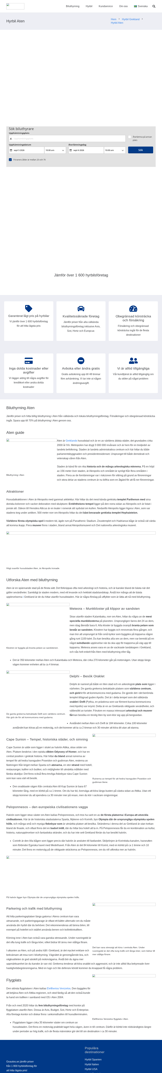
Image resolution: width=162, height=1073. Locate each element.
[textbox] (67, 138)
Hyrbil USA (91, 1069)
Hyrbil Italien (92, 1064)
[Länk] (15, 6)
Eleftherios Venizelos (59, 988)
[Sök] (154, 6)
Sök (140, 150)
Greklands (71, 440)
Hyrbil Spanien (93, 1059)
